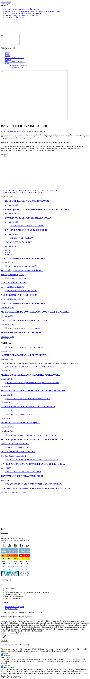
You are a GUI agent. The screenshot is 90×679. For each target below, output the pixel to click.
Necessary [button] (4, 653)
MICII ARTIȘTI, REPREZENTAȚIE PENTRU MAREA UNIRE (30, 375)
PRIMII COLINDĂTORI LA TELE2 (18, 452)
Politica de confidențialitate (19, 66)
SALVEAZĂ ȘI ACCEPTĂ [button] (11, 677)
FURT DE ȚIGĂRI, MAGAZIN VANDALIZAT (23, 192)
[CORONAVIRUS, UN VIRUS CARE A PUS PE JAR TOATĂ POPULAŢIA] (34, 484)
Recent (7, 252)
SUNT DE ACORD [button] (15, 631)
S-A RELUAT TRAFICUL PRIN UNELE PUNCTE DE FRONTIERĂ (33, 464)
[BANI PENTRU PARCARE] (16, 278)
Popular (8, 250)
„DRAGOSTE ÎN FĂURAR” (16, 17)
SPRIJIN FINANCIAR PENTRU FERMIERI (21, 15)
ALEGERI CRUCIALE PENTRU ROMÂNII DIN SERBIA (28, 406)
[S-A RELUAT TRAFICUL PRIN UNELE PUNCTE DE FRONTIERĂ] (31, 460)
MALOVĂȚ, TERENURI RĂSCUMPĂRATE (22, 270)
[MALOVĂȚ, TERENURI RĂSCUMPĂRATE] (23, 266)
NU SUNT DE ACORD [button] (34, 631)
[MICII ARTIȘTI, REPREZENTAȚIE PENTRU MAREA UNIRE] (29, 367)
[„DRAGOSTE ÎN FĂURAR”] (21, 238)
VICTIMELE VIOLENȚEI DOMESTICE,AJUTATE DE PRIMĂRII (31, 190)
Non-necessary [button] (6, 665)
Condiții (8, 64)
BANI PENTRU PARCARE (13, 283)
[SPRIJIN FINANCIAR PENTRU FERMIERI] (27, 226)
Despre (7, 56)
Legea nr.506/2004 (16, 68)
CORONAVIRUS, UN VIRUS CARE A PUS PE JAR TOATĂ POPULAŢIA (35, 488)
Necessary (7, 655)
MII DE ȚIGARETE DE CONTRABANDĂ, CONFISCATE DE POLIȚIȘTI (32, 11)
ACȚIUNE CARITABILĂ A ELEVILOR (19, 295)
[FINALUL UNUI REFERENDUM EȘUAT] (21, 414)
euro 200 (42, 131)
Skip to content (6, 2)
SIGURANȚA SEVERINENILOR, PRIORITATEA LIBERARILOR (32, 439)
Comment (8, 254)
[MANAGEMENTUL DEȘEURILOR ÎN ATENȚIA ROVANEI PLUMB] (32, 383)
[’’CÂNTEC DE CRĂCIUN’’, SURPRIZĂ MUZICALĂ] (26, 347)
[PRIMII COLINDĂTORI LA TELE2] (19, 447)
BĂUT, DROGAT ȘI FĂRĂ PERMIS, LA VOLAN (23, 13)
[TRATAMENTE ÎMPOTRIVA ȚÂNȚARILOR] (23, 472)
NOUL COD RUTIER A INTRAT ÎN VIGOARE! (23, 9)
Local (7, 54)
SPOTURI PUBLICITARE (15, 62)
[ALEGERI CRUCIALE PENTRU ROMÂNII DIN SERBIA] (27, 399)
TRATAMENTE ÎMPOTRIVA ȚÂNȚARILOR (22, 476)
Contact (8, 60)
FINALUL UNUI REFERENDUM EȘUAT (20, 422)
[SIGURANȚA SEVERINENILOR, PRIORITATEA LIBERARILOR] (30, 435)
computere (34, 131)
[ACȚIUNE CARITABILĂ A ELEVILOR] (21, 291)
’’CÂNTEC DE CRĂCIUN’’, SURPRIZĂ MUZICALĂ (26, 355)
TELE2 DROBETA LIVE (14, 58)
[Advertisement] (45, 172)
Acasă (7, 52)
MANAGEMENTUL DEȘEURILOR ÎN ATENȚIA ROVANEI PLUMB (33, 391)
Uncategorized (6, 351)
